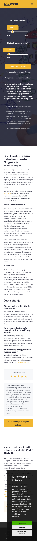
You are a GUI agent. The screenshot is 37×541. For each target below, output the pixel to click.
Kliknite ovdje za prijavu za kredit (18, 423)
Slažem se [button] (22, 523)
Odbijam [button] (22, 527)
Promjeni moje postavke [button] (22, 533)
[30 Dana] (9, 54)
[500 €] (12, 31)
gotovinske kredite (22, 362)
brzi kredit (7, 193)
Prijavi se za (18, 67)
